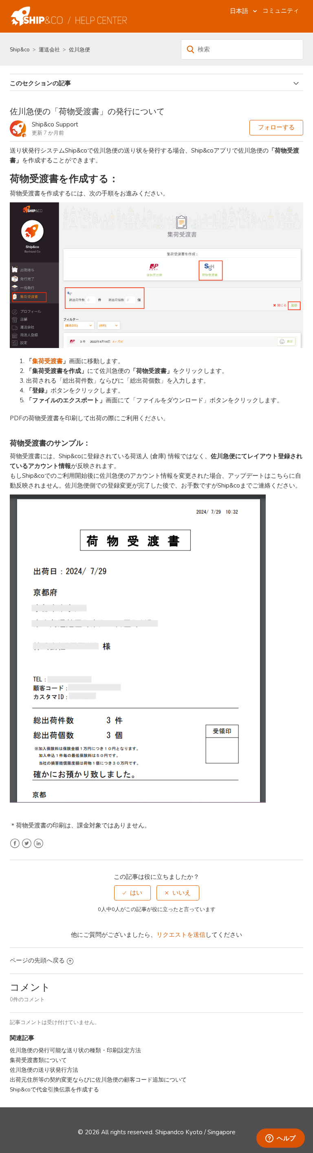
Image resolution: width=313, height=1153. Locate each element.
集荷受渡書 (47, 361)
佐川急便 (79, 49)
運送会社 (49, 49)
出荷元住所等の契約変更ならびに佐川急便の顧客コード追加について (98, 1080)
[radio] (132, 892)
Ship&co (20, 49)
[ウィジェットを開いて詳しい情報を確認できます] (280, 1139)
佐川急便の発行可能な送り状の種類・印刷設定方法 (75, 1050)
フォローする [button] (276, 127)
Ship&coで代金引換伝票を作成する (54, 1089)
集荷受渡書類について (38, 1060)
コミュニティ (280, 11)
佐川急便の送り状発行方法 (44, 1070)
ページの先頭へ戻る (37, 960)
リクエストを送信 (180, 935)
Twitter (27, 843)
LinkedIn (38, 843)
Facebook (15, 843)
